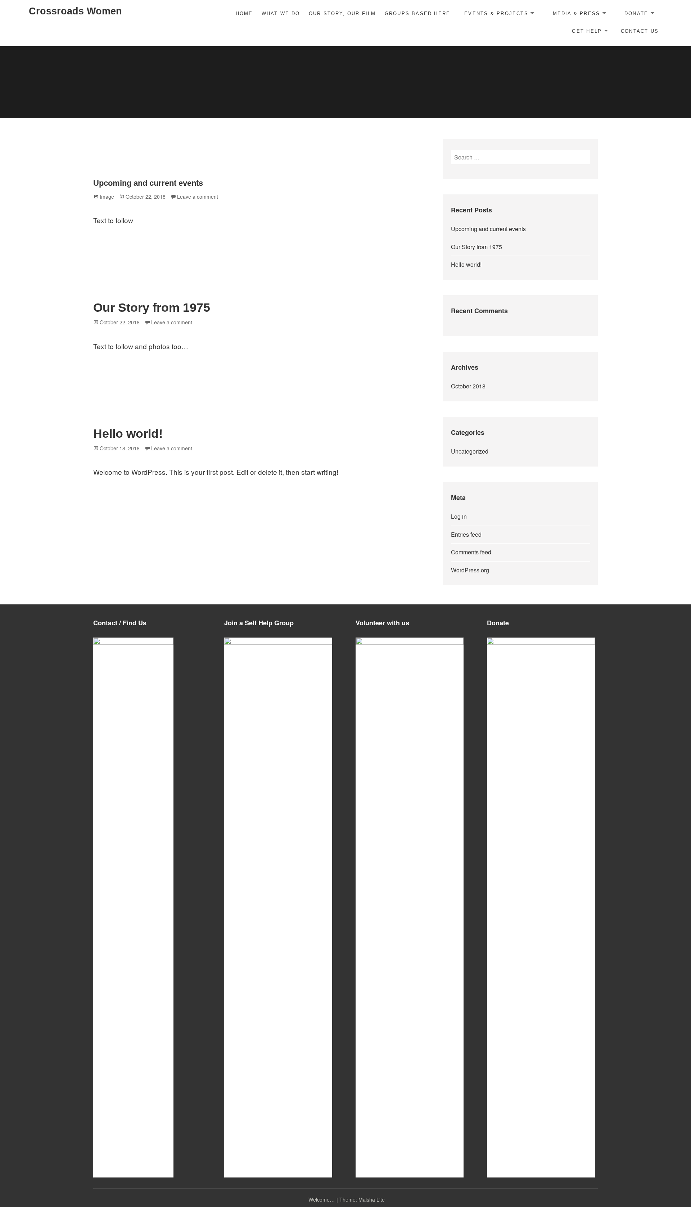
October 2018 (468, 386)
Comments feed (471, 552)
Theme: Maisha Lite (362, 1199)
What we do (281, 13)
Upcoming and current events (148, 183)
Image (107, 196)
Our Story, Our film (342, 13)
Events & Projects (496, 13)
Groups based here (418, 13)
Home (244, 13)
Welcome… (321, 1199)
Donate (636, 13)
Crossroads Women (75, 11)
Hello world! (128, 433)
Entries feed (466, 534)
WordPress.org (470, 570)
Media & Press (576, 13)
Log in (459, 516)
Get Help (587, 31)
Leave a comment (197, 196)
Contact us (640, 31)
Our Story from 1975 (151, 307)
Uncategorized (469, 451)
